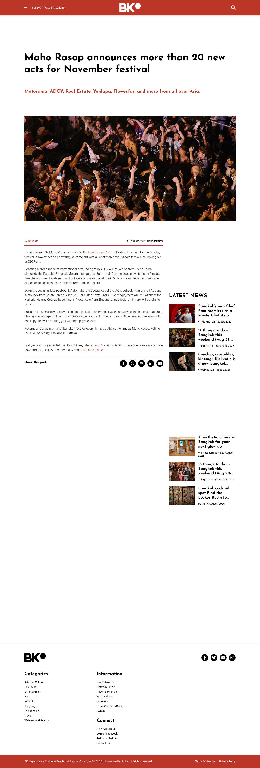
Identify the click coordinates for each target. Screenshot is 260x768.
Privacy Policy (227, 761)
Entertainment (32, 691)
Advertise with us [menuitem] (107, 691)
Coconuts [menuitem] (102, 701)
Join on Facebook (107, 733)
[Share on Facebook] (123, 363)
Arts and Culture (34, 682)
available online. (93, 350)
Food (27, 696)
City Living (30, 686)
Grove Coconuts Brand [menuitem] (110, 706)
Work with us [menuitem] (104, 696)
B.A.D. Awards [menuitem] (105, 682)
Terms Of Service (205, 761)
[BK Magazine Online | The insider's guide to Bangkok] (130, 7)
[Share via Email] (159, 363)
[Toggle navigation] (25, 7)
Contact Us (103, 743)
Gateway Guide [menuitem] (106, 686)
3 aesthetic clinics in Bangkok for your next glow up (216, 442)
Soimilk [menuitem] (101, 710)
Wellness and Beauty (36, 720)
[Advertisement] (202, 263)
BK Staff (33, 240)
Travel (27, 715)
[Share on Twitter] (132, 363)
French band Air (98, 252)
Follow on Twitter (107, 738)
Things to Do (31, 710)
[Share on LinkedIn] (150, 363)
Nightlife (29, 701)
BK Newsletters (106, 728)
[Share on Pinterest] (141, 363)
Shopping (30, 706)
